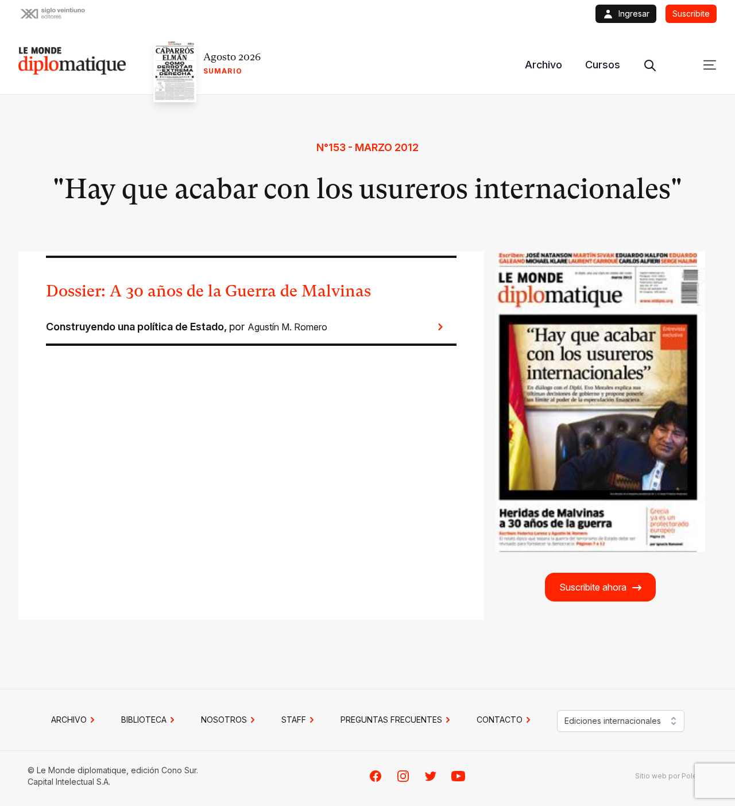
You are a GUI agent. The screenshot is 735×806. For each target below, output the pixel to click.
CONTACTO (500, 719)
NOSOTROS (224, 719)
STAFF (293, 719)
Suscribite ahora (592, 587)
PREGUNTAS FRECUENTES (391, 719)
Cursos (602, 65)
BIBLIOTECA (144, 719)
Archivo (543, 65)
